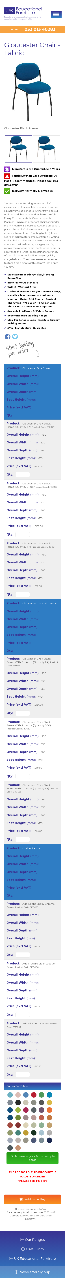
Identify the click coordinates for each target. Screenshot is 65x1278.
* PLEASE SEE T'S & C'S (32, 1180)
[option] (32, 96)
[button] (56, 14)
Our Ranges (35, 1240)
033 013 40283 (40, 29)
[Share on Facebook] (7, 337)
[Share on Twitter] (15, 337)
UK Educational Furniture (35, 1259)
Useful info (35, 1249)
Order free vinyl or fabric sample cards (32, 1158)
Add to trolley (35, 1199)
